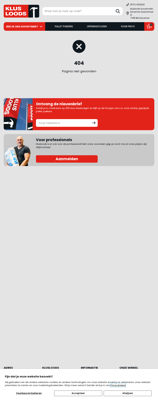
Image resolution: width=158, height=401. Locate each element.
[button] (140, 13)
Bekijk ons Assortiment (22, 26)
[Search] (118, 11)
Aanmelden (67, 158)
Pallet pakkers (64, 26)
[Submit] (94, 122)
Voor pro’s (128, 26)
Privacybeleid (118, 385)
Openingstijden (97, 26)
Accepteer (78, 393)
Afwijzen (127, 393)
